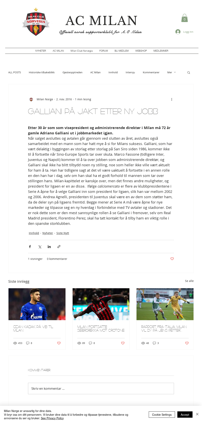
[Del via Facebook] (30, 246)
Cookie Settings (162, 414)
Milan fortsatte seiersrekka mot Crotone (100, 328)
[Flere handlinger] (171, 99)
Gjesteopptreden (72, 72)
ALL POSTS (14, 72)
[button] (184, 18)
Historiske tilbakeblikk (42, 72)
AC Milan (95, 72)
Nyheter (47, 233)
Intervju (130, 72)
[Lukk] (197, 414)
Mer (169, 72)
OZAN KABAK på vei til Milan (33, 328)
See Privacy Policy (52, 418)
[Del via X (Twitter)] (39, 246)
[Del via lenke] (59, 246)
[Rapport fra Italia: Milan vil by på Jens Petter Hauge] (165, 304)
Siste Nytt (62, 233)
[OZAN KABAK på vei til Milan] (36, 304)
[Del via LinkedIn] (49, 246)
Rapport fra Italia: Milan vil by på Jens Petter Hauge (164, 328)
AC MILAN (101, 21)
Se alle (189, 281)
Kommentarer (151, 72)
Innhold (113, 72)
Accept (185, 414)
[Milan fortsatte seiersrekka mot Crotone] (101, 304)
